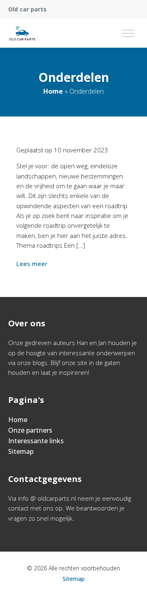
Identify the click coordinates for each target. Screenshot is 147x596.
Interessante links (36, 440)
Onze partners (30, 430)
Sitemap (20, 451)
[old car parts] (22, 33)
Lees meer (31, 264)
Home (53, 91)
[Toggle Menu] (128, 33)
